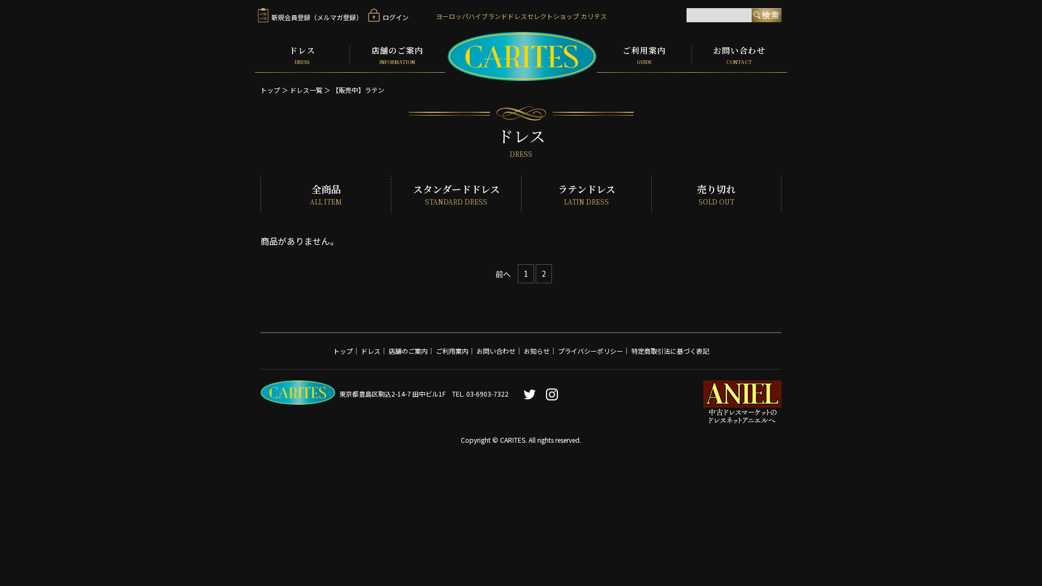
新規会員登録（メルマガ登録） (317, 17)
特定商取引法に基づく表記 (670, 350)
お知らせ (537, 350)
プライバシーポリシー (590, 350)
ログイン (396, 17)
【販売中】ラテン (358, 89)
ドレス (302, 55)
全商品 (326, 194)
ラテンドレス (586, 194)
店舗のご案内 (397, 55)
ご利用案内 (644, 55)
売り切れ (716, 194)
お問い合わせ (739, 55)
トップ (270, 89)
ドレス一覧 (306, 89)
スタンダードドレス (456, 194)
